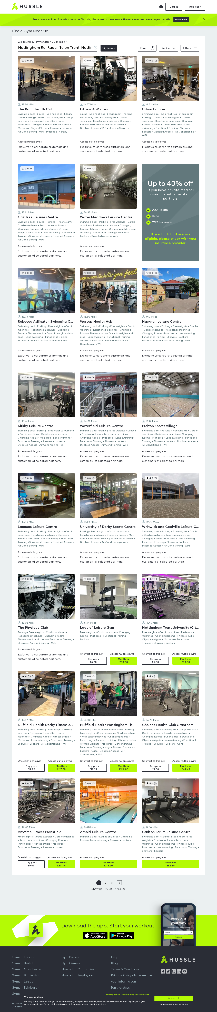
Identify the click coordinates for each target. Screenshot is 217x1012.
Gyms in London (23, 957)
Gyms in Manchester (27, 969)
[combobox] (57, 48)
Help (114, 957)
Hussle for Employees (78, 975)
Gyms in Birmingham (26, 975)
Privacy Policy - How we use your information (131, 978)
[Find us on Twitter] (168, 972)
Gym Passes (70, 957)
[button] (46, 106)
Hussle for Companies (78, 969)
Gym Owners (71, 963)
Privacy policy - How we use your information (127, 995)
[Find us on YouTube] (184, 972)
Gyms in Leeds (22, 981)
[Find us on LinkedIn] (179, 972)
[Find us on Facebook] (163, 972)
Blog (114, 963)
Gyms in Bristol (22, 963)
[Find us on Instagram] (174, 972)
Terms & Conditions (125, 969)
